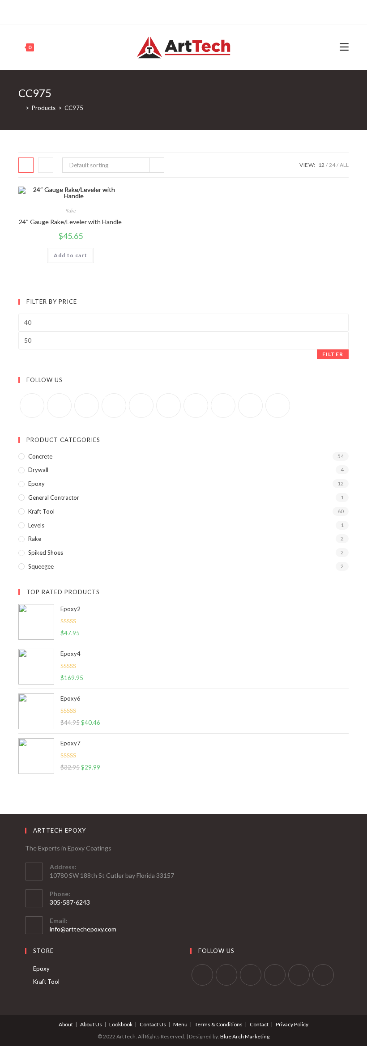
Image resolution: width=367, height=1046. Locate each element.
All (344, 165)
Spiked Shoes (45, 552)
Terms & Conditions (219, 1024)
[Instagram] (193, 11)
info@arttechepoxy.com (83, 929)
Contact (259, 1024)
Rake (70, 210)
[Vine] (223, 405)
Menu (180, 1024)
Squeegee (41, 566)
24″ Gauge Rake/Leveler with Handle (70, 221)
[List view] (45, 165)
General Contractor (53, 497)
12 (321, 165)
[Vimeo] (196, 405)
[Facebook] (172, 11)
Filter (332, 354)
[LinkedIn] (275, 975)
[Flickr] (168, 405)
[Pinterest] (182, 11)
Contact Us (153, 1024)
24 (332, 165)
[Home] (20, 107)
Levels (36, 525)
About (66, 1024)
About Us (91, 1024)
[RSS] (277, 405)
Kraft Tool (41, 511)
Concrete (40, 456)
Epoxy (36, 483)
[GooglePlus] (114, 405)
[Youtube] (203, 11)
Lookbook (120, 1024)
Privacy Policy (292, 1024)
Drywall (38, 469)
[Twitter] (163, 11)
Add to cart (70, 255)
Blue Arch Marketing (244, 1036)
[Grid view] (26, 165)
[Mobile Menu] (344, 47)
